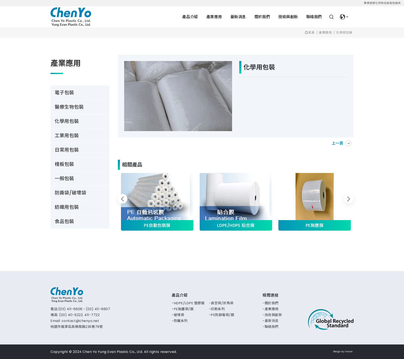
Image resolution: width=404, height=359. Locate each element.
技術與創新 (288, 16)
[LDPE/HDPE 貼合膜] (236, 202)
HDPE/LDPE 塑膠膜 (189, 303)
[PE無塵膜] (314, 202)
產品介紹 (190, 16)
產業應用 (214, 16)
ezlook (349, 351)
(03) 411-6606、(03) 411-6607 (84, 309)
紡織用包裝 (67, 207)
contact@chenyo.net (80, 320)
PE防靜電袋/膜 (222, 314)
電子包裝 (64, 92)
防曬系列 (181, 320)
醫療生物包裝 (69, 107)
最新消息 (238, 16)
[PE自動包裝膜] (157, 202)
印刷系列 (218, 309)
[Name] (70, 16)
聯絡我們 (314, 16)
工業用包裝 (67, 135)
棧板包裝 (64, 164)
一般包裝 (64, 178)
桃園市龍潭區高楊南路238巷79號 (76, 326)
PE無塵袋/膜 (184, 309)
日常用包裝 (67, 149)
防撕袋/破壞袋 (70, 192)
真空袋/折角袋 (222, 303)
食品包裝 (64, 221)
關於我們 (262, 16)
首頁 (311, 32)
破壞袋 (179, 314)
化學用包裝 (344, 32)
